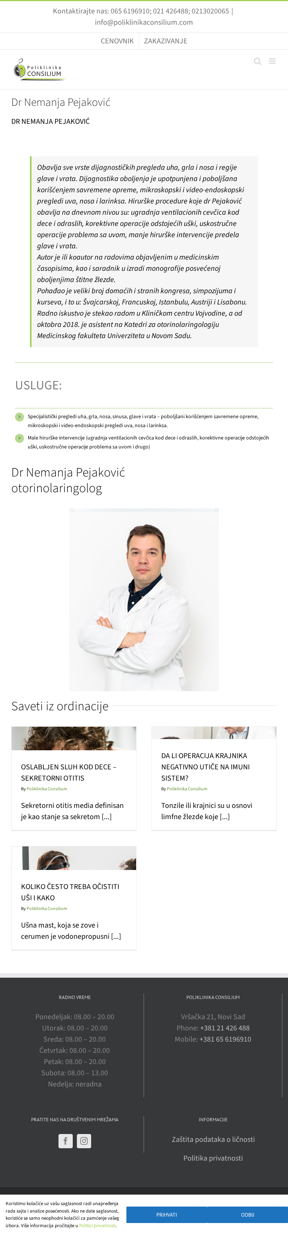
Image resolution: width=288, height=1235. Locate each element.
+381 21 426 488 (225, 1028)
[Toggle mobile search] (257, 61)
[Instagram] (84, 1141)
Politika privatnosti (213, 1158)
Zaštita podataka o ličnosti (213, 1139)
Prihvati (166, 1214)
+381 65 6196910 (225, 1039)
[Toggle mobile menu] (273, 61)
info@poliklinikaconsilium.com (144, 22)
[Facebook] (65, 1141)
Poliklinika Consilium (47, 789)
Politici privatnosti (97, 1225)
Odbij (247, 1214)
